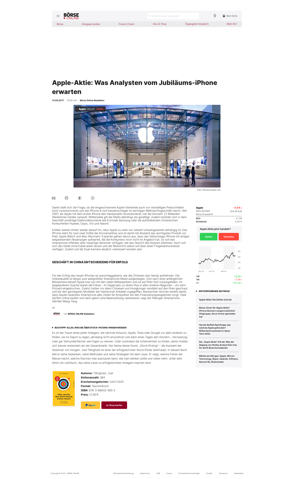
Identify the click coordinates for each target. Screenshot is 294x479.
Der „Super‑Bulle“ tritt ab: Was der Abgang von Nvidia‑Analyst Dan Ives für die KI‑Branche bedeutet (218, 345)
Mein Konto (231, 16)
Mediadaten (238, 473)
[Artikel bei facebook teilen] (79, 198)
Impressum (223, 473)
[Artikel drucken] (66, 198)
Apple (120, 207)
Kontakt (209, 473)
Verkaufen (228, 236)
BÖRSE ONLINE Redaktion (81, 313)
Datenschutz (145, 473)
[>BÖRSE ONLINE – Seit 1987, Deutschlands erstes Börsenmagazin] (71, 16)
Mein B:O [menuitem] (232, 23)
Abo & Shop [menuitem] (159, 23)
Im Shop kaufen (114, 405)
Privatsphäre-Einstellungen (189, 473)
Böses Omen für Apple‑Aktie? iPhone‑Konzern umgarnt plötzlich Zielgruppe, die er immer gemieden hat (217, 312)
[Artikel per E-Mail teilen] (53, 198)
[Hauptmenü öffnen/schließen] (58, 16)
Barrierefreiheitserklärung (124, 473)
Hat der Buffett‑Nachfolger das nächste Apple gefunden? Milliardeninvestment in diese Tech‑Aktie (215, 329)
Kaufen (208, 236)
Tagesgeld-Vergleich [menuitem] (197, 23)
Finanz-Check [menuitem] (126, 24)
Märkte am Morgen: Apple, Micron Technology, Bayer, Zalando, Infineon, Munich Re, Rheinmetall (218, 359)
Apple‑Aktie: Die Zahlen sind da (215, 299)
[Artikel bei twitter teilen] (92, 198)
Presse (169, 473)
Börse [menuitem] (60, 24)
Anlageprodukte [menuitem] (91, 24)
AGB (158, 473)
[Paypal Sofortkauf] (90, 405)
